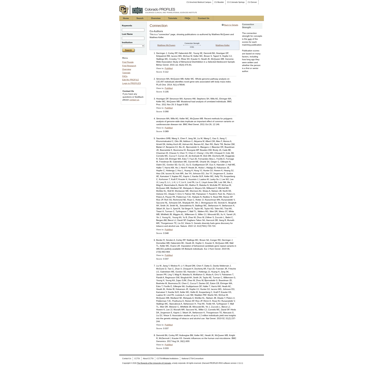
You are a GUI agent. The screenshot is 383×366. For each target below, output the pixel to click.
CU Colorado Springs (236, 2)
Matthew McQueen (166, 45)
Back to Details (231, 25)
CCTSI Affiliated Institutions (167, 358)
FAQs (187, 18)
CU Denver (252, 2)
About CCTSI (148, 358)
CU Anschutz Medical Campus (199, 2)
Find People (128, 62)
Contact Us (203, 18)
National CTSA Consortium (192, 358)
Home (126, 18)
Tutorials (172, 18)
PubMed (169, 68)
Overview (156, 18)
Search (139, 18)
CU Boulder (219, 2)
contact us (134, 100)
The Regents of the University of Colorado (154, 363)
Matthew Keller (223, 45)
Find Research (129, 65)
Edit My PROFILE (130, 80)
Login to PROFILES (131, 83)
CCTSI (137, 358)
